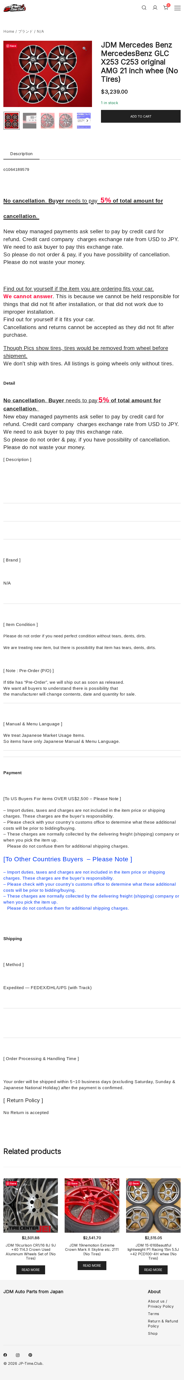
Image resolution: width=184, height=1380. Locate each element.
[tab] (21, 154)
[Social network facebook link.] (5, 1354)
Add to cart (140, 116)
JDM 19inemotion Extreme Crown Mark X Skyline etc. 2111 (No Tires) (92, 1249)
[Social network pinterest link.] (30, 1354)
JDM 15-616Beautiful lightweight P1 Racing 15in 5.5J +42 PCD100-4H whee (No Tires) (153, 1251)
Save (13, 45)
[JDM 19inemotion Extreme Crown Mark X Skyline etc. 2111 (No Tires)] (92, 1205)
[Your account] (155, 7)
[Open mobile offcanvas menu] (177, 7)
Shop (153, 1333)
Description (21, 153)
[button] (84, 48)
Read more (31, 1270)
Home (8, 31)
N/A (40, 31)
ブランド (25, 31)
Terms (153, 1313)
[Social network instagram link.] (18, 1354)
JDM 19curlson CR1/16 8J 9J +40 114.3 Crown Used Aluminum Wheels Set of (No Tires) (31, 1251)
